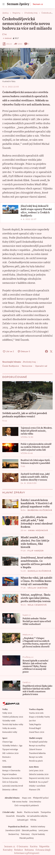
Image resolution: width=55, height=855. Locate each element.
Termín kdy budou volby (12, 724)
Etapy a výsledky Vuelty (39, 716)
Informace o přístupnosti (26, 853)
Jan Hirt (32, 720)
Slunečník (10, 816)
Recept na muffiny (37, 745)
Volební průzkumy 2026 (12, 716)
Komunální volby (9, 732)
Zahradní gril (22, 820)
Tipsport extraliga (10, 749)
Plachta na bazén (31, 812)
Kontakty (7, 850)
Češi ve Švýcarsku (10, 782)
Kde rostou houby (19, 801)
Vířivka (33, 820)
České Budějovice (10, 366)
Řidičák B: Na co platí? (38, 782)
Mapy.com (26, 798)
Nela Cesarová (37, 605)
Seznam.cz (38, 4)
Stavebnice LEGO (12, 830)
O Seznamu (22, 846)
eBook (9, 44)
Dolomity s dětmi (9, 789)
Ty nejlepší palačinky (38, 741)
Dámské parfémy (29, 830)
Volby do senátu (9, 728)
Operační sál (41, 366)
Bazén (19, 812)
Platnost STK (34, 789)
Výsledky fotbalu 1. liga (12, 745)
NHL (4, 761)
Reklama (29, 850)
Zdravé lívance (35, 749)
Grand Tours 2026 (36, 732)
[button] (27, 63)
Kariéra (33, 846)
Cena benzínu (35, 801)
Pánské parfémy (27, 838)
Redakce (18, 850)
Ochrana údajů (42, 850)
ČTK (4, 34)
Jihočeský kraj (29, 362)
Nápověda (44, 846)
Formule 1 (6, 757)
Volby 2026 (7, 713)
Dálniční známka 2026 (38, 774)
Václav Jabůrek (38, 588)
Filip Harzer (36, 551)
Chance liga (7, 741)
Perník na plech (36, 761)
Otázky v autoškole (37, 785)
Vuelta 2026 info (36, 713)
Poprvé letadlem (9, 774)
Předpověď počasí (41, 798)
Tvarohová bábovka (37, 753)
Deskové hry (13, 834)
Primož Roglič (35, 728)
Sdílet (19, 44)
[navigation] (3, 4)
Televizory (25, 834)
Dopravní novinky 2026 (39, 778)
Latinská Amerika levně (12, 785)
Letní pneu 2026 (36, 770)
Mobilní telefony (38, 826)
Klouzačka (20, 816)
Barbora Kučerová (40, 510)
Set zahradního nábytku (37, 816)
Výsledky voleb (8, 720)
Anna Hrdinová (38, 530)
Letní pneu (43, 830)
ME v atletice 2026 (10, 753)
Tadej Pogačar (35, 724)
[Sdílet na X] (51, 351)
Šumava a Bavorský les (12, 778)
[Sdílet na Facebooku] (46, 351)
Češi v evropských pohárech (27, 805)
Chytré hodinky (38, 834)
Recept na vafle (36, 757)
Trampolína (46, 812)
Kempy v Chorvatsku (11, 770)
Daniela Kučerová (39, 571)
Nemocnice (27, 366)
